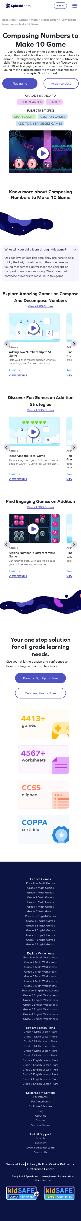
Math (34, 20)
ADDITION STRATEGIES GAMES (40, 123)
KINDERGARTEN (30, 102)
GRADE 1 (54, 102)
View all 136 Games (40, 410)
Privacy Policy (37, 1164)
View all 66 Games (40, 306)
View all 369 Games (40, 507)
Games (23, 20)
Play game (19, 83)
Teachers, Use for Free (40, 693)
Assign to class (61, 83)
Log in (60, 5)
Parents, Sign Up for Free (40, 678)
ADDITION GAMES (53, 116)
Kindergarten (49, 20)
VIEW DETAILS (18, 375)
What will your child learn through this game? (35, 249)
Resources (9, 20)
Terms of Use (15, 1164)
